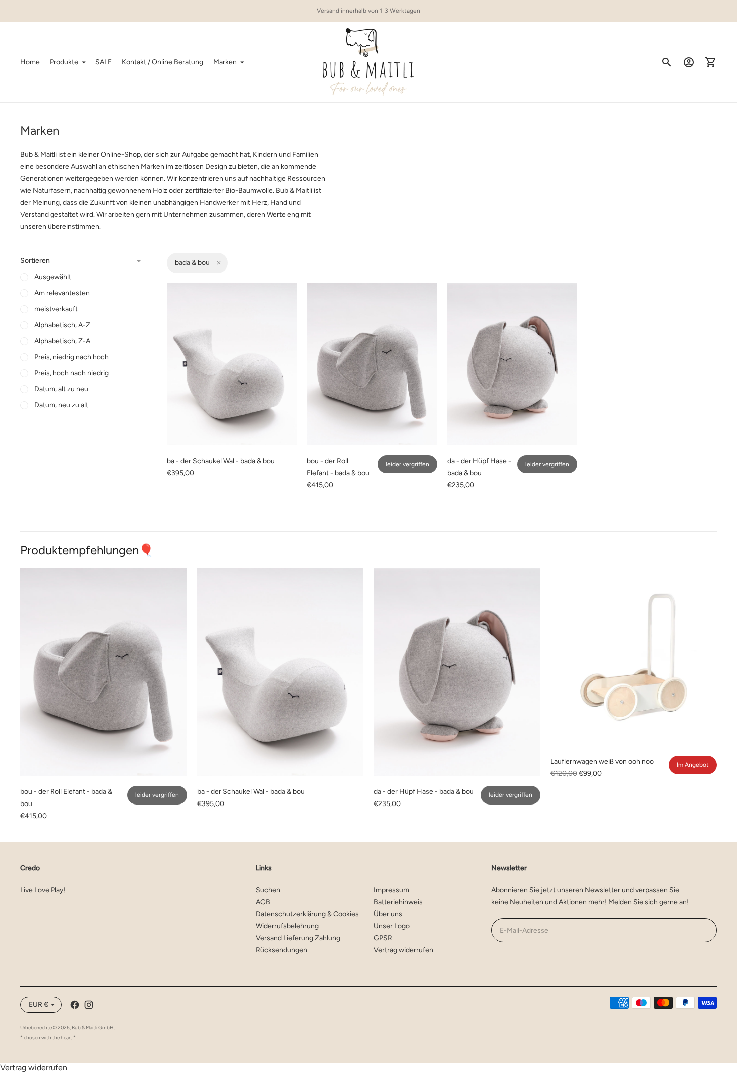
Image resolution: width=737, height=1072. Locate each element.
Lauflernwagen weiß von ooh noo (602, 761)
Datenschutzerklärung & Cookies (307, 914)
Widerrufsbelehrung (287, 926)
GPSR (383, 938)
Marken (225, 62)
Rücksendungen (281, 950)
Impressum (391, 890)
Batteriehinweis (398, 902)
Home (30, 62)
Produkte (64, 62)
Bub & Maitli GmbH (93, 1027)
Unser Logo (392, 926)
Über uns (388, 914)
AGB (263, 902)
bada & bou (192, 262)
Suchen (268, 890)
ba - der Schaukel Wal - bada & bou (221, 461)
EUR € (38, 1004)
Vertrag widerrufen (403, 950)
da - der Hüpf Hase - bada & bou (424, 791)
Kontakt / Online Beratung (162, 62)
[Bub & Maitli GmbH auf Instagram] (89, 1005)
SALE (103, 62)
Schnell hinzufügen (232, 431)
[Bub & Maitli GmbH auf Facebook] (75, 1005)
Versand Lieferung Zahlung (298, 938)
